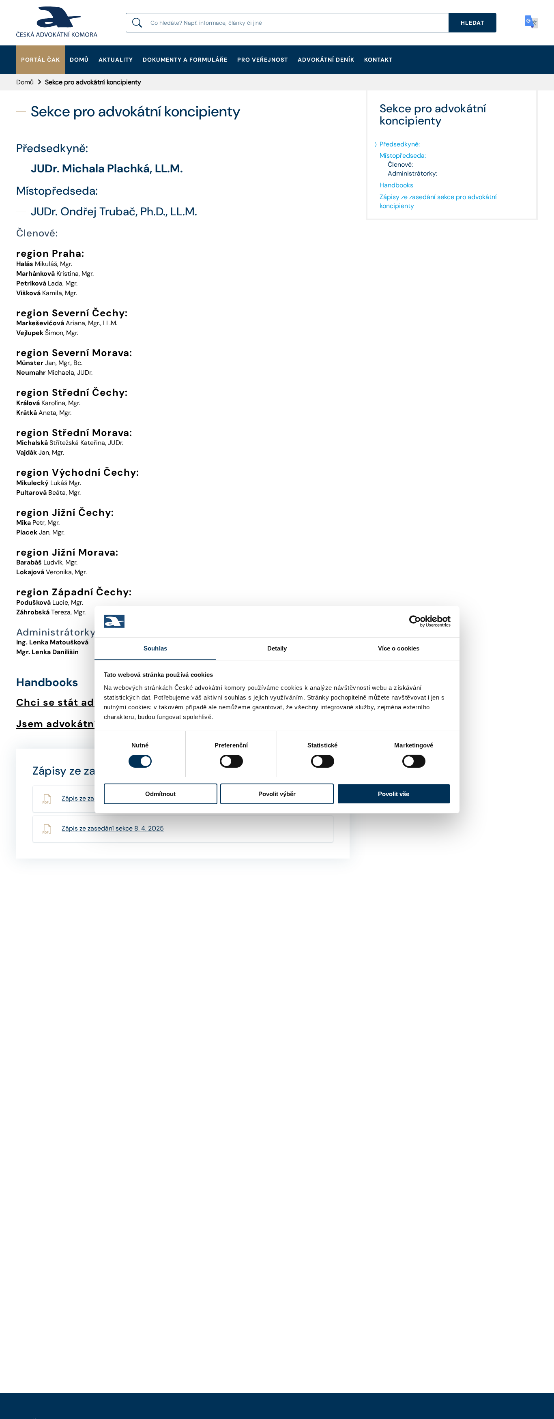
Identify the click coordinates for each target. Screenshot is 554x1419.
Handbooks (396, 185)
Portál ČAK (40, 59)
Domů (79, 59)
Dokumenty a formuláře (185, 59)
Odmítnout (160, 793)
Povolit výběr (277, 793)
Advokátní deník (326, 59)
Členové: (400, 164)
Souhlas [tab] (155, 647)
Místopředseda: (403, 155)
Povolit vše (393, 793)
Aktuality (116, 59)
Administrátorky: (412, 174)
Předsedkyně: (400, 144)
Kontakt (378, 59)
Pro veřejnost (262, 59)
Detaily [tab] (277, 647)
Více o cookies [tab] (398, 647)
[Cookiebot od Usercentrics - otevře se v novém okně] (415, 621)
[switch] (231, 761)
